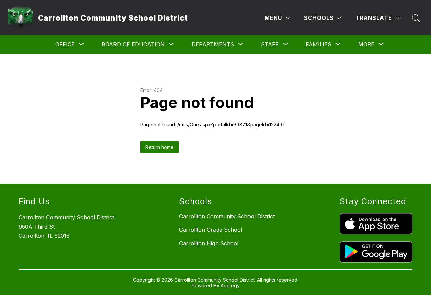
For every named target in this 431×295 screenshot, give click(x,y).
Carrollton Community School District (227, 216)
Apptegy (230, 285)
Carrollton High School (208, 243)
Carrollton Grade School (210, 229)
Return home (159, 147)
